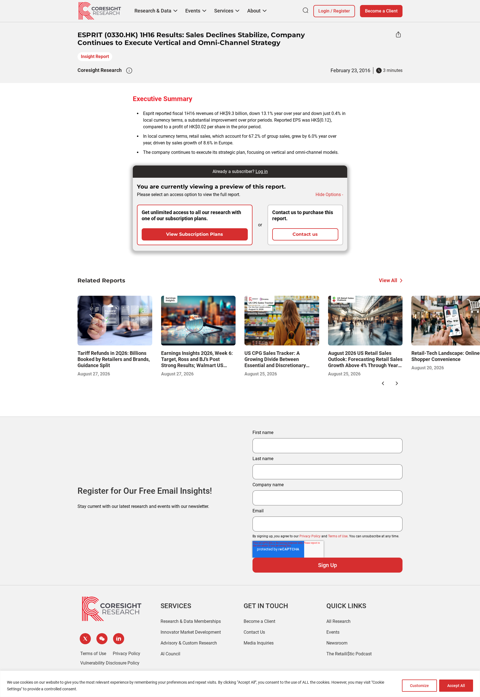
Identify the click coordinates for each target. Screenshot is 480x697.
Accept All (456, 685)
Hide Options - (329, 194)
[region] (240, 684)
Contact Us (254, 632)
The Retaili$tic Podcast (349, 653)
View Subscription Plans (194, 234)
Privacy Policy (310, 536)
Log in (262, 171)
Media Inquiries (259, 643)
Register (341, 11)
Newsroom (337, 643)
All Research (338, 621)
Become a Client (381, 11)
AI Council (170, 653)
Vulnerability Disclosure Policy (109, 663)
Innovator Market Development (191, 632)
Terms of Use (338, 536)
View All (388, 280)
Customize (419, 685)
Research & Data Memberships (191, 621)
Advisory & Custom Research (189, 643)
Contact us (305, 234)
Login (323, 11)
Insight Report (95, 56)
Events (332, 632)
